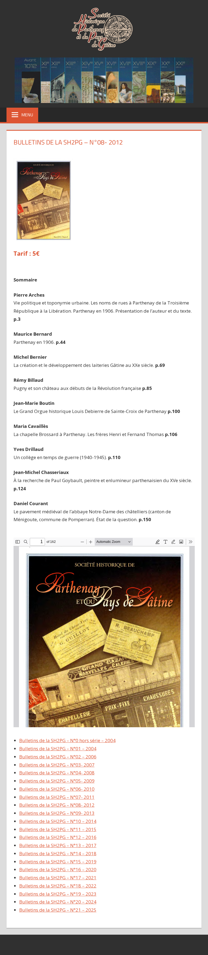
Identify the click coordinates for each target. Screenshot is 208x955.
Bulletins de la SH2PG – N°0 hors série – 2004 (67, 740)
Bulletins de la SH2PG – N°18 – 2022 (57, 886)
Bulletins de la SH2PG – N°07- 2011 (57, 797)
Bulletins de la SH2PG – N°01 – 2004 (57, 748)
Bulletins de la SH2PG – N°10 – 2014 (57, 821)
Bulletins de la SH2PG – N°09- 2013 (57, 813)
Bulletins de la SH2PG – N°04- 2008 (57, 773)
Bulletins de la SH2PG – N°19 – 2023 (57, 894)
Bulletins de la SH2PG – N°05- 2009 (57, 781)
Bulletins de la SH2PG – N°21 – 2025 (57, 910)
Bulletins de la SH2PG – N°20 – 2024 (57, 902)
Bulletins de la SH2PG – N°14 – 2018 (57, 853)
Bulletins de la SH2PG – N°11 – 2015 (57, 829)
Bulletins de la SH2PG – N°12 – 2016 (57, 837)
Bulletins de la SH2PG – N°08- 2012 (57, 805)
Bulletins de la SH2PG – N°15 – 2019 (57, 861)
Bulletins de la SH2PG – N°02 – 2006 (57, 757)
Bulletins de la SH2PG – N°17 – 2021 (57, 877)
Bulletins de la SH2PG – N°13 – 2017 (57, 845)
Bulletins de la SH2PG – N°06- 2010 (57, 789)
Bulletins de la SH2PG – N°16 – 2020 (57, 869)
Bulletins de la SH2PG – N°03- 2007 (57, 765)
